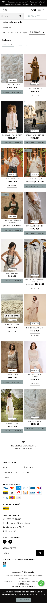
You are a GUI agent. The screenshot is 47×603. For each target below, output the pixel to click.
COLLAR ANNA (12, 273)
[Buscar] (20, 16)
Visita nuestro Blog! (15, 527)
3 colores (35, 84)
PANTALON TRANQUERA (12, 135)
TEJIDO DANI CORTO (12, 179)
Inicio (4, 22)
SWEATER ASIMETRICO (35, 135)
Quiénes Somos (10, 472)
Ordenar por (6, 28)
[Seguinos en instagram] (5, 542)
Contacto (28, 472)
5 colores (35, 131)
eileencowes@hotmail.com (18, 523)
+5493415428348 (13, 519)
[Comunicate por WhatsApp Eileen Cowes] (41, 583)
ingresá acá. (23, 584)
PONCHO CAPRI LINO (35, 328)
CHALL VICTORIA (12, 324)
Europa (6, 478)
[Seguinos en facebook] (10, 542)
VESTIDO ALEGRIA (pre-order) (35, 280)
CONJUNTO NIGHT (12, 375)
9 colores (35, 417)
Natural (6, 44)
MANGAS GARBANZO (35, 226)
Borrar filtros (22, 45)
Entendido (23, 600)
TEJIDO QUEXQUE (35, 179)
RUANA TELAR (12, 423)
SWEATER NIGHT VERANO (35, 376)
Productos (28, 467)
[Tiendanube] (23, 573)
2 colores (12, 80)
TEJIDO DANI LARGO (12, 85)
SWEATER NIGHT (35, 421)
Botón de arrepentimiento (23, 587)
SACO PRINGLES (35, 88)
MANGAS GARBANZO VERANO (12, 222)
